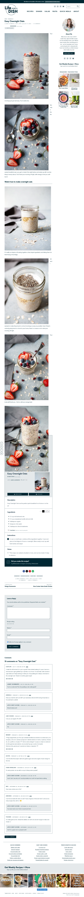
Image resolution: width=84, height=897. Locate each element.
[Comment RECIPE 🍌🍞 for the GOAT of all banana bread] (21, 880)
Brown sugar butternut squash (42, 858)
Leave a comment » (33, 580)
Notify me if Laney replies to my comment (19, 642)
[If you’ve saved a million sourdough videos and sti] (35, 880)
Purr (70, 894)
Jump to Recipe (9, 28)
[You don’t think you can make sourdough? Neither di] (6, 880)
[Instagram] (58, 6)
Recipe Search (28, 893)
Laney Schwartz (10, 23)
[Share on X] (27, 571)
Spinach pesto (68, 849)
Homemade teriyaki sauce (68, 858)
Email (9, 635)
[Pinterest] (60, 6)
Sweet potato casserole (42, 856)
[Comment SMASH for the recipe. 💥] (63, 880)
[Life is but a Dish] (11, 9)
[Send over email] (33, 571)
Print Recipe (18, 494)
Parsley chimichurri (68, 860)
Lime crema (69, 851)
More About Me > (69, 53)
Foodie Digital (77, 894)
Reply (30, 695)
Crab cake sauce (68, 847)
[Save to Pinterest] (30, 571)
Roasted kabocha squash (42, 860)
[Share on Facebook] (24, 571)
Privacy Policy (40, 893)
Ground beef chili (15, 856)
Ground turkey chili (15, 851)
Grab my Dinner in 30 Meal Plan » (52, 1)
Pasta (54, 11)
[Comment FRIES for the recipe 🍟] (49, 880)
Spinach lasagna (15, 849)
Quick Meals (65, 11)
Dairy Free (33, 575)
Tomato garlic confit (42, 854)
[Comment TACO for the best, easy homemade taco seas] (77, 880)
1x (43, 511)
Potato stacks (42, 851)
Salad (47, 11)
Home (6, 18)
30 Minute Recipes (25, 575)
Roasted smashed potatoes (42, 849)
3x (48, 511)
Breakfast (10, 18)
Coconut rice (42, 847)
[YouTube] (63, 6)
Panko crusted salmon (15, 858)
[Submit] (77, 6)
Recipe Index (21, 893)
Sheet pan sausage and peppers (15, 860)
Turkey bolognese (68, 854)
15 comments (36, 23)
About (76, 11)
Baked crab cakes (15, 847)
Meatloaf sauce (69, 856)
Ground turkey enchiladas (15, 854)
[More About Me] (68, 24)
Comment (10, 606)
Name (9, 628)
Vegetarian (39, 575)
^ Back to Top (8, 893)
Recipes (30, 11)
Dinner (39, 11)
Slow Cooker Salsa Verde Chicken (42, 585)
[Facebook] (55, 6)
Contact (34, 893)
